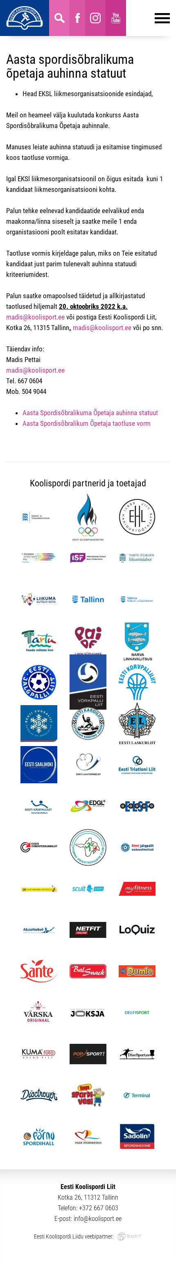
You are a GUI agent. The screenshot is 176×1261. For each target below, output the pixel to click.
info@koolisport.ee (98, 1219)
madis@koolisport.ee (35, 317)
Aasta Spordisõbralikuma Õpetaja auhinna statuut (90, 413)
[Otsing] (59, 18)
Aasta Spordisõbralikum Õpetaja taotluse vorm (87, 423)
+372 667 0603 (98, 1208)
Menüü (148, 18)
